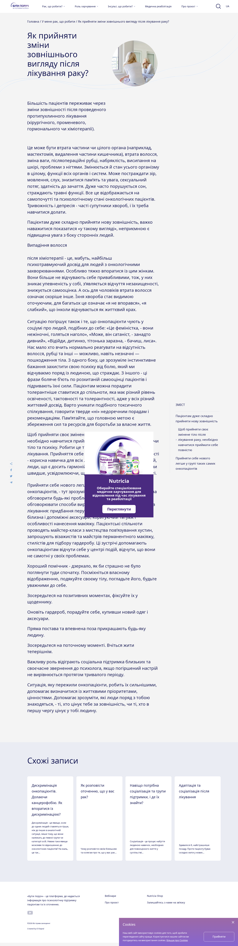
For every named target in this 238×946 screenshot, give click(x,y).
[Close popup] (233, 922)
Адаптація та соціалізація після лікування (194, 791)
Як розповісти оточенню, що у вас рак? (97, 791)
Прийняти (219, 936)
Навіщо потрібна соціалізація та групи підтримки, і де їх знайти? (148, 794)
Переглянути (119, 509)
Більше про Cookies (177, 940)
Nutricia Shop (155, 895)
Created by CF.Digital (35, 929)
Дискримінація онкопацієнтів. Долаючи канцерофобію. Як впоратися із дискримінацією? (47, 800)
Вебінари (110, 895)
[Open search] (218, 6)
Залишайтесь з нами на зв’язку (166, 902)
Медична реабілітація (158, 6)
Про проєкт (112, 902)
